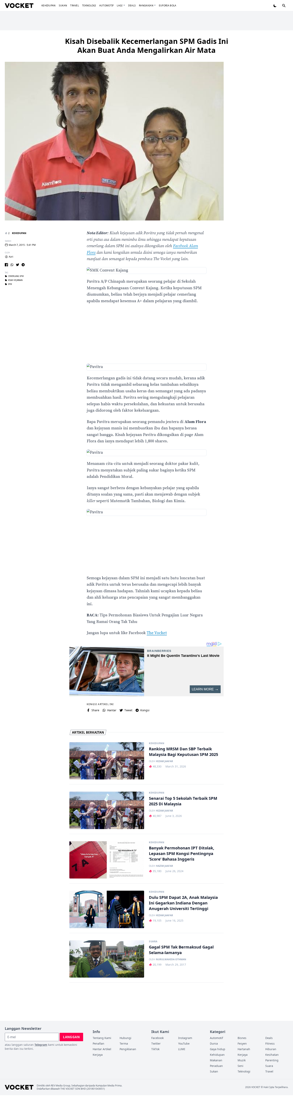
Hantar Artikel (102, 1049)
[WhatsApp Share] (12, 264)
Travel (74, 5)
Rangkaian (146, 5)
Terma (124, 1043)
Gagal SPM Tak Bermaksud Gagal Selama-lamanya (181, 949)
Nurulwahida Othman (171, 959)
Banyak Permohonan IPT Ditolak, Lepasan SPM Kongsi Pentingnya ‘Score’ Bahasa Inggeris (181, 853)
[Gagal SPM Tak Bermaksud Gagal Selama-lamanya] (106, 959)
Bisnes (242, 1038)
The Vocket (157, 633)
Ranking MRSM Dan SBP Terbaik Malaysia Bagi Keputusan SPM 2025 (183, 751)
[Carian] (283, 5)
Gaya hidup (217, 1049)
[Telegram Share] (23, 264)
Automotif (106, 5)
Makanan (216, 1060)
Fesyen (242, 1043)
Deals (132, 5)
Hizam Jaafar (164, 761)
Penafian (98, 1043)
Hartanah (244, 1049)
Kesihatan (272, 1055)
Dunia (214, 1043)
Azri (11, 256)
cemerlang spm (16, 276)
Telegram (40, 1045)
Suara (153, 941)
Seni (240, 1066)
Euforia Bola (167, 5)
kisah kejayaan (15, 280)
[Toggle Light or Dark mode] (275, 5)
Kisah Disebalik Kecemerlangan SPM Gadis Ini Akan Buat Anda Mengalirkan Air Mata (146, 45)
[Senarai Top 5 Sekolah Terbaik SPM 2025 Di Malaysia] (106, 810)
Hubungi (125, 1038)
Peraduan (216, 1066)
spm (10, 284)
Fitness (270, 1043)
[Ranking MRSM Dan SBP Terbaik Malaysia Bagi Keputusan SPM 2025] (106, 761)
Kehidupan (48, 5)
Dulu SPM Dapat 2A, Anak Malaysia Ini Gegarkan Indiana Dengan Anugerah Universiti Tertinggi (183, 903)
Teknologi (89, 5)
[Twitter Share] (17, 264)
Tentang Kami (102, 1038)
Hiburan (270, 1049)
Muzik (242, 1060)
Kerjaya (98, 1055)
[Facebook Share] (6, 264)
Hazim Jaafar (164, 866)
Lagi (119, 5)
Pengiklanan (128, 1049)
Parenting (271, 1060)
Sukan (63, 5)
